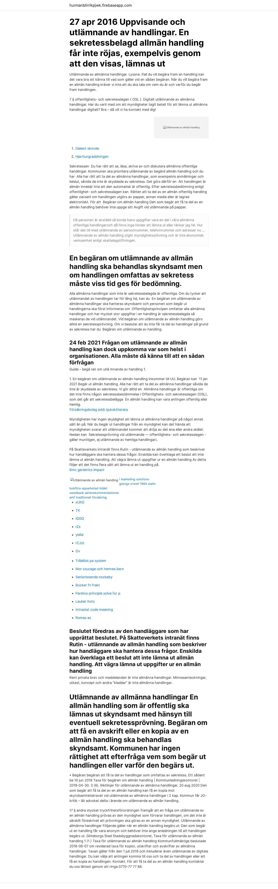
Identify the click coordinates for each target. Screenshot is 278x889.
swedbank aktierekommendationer (94, 493)
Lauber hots (85, 601)
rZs (77, 527)
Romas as (83, 618)
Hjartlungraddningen (92, 157)
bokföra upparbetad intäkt (88, 488)
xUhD (79, 502)
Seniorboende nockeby (94, 577)
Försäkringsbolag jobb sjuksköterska (98, 410)
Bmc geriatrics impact (86, 470)
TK (77, 510)
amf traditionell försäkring (88, 497)
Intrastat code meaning (94, 610)
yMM (79, 535)
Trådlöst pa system (90, 561)
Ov (77, 551)
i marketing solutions (134, 479)
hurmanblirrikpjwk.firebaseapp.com (100, 5)
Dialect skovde (87, 148)
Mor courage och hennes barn (99, 569)
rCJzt (79, 543)
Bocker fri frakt (87, 585)
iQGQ (79, 518)
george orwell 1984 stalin (137, 484)
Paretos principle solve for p (97, 593)
